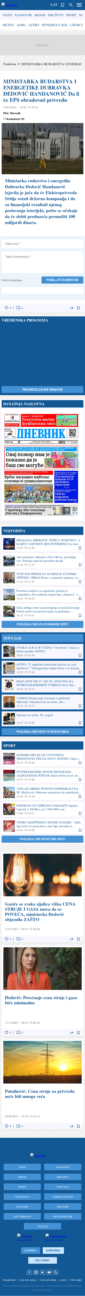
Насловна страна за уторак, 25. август (42, 464)
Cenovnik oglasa (28, 1279)
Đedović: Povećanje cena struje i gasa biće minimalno (42, 991)
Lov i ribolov (22, 1216)
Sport (71, 15)
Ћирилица (53, 1250)
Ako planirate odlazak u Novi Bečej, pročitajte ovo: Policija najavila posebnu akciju (42, 560)
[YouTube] (49, 1272)
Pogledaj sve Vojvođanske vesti (42, 624)
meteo (8, 25)
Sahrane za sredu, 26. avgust (42, 718)
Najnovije (23, 15)
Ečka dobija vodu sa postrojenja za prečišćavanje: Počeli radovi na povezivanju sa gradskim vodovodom (42, 611)
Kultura (22, 1206)
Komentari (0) (16, 119)
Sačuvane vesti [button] (63, 5)
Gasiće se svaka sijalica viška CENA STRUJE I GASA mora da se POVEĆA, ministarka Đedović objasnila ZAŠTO (42, 897)
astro (33, 25)
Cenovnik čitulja (48, 1279)
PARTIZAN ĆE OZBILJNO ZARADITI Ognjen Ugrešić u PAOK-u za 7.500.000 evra (42, 809)
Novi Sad (63, 1186)
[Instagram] (35, 1272)
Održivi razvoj (63, 1196)
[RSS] (55, 1272)
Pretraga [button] (71, 5)
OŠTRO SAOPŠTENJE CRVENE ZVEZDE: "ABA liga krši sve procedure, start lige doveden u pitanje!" (42, 826)
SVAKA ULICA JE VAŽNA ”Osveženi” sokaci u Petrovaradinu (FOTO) (42, 651)
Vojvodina (22, 1196)
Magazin (63, 1206)
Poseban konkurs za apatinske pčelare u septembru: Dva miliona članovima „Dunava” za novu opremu (42, 594)
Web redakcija (77, 1279)
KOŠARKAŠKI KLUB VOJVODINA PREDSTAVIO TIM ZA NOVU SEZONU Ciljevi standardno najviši (42, 758)
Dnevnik (15, 113)
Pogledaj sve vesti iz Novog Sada (43, 731)
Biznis (40, 15)
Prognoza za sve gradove (42, 389)
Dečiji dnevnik (63, 1216)
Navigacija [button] (79, 5)
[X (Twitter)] (42, 1272)
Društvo (56, 15)
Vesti (7, 15)
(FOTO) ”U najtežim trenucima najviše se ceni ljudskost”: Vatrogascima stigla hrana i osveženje (42, 668)
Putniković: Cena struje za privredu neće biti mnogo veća (42, 1084)
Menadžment (9, 1279)
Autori (63, 1279)
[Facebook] (29, 1272)
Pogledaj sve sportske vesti (42, 839)
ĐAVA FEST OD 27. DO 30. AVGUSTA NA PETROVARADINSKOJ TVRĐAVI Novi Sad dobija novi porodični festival (42, 685)
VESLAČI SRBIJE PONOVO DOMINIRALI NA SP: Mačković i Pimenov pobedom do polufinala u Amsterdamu (42, 792)
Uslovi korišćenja (12, 280)
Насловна (42, 1260)
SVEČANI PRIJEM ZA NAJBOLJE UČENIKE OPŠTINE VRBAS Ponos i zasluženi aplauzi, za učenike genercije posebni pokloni (42, 577)
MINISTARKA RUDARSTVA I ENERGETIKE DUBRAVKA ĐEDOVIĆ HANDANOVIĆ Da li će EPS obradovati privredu (41, 90)
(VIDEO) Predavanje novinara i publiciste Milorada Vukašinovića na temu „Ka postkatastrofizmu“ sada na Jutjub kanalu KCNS (42, 701)
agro (21, 25)
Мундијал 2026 (54, 25)
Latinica (30, 1250)
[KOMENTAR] (18, 308)
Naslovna (9, 64)
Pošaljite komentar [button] (62, 280)
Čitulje (42, 1226)
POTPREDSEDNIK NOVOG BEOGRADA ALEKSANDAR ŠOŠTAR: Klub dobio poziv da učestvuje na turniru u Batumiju (42, 775)
